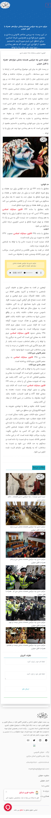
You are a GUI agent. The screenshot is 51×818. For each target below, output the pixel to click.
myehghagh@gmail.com (39, 769)
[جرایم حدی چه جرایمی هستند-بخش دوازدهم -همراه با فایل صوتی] (25, 156)
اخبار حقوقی (44, 780)
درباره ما (46, 791)
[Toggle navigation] (48, 5)
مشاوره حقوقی (43, 775)
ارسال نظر (25, 689)
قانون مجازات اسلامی (12, 209)
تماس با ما (45, 785)
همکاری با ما (44, 796)
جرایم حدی (23, 53)
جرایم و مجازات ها (34, 53)
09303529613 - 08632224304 (37, 762)
